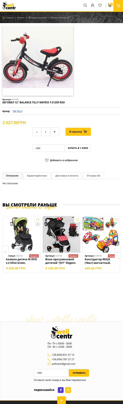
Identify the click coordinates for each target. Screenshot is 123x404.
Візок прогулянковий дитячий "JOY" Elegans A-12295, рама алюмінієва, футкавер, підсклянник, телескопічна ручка (60, 261)
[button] (118, 5)
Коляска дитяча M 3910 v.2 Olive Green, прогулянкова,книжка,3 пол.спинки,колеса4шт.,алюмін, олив (22, 261)
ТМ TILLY (17, 111)
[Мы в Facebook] (61, 390)
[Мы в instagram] (68, 390)
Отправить (79, 372)
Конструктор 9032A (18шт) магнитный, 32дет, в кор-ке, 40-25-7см (99, 261)
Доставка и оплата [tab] (66, 175)
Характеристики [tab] (37, 175)
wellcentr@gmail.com (63, 363)
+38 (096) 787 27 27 (63, 359)
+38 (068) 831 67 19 (63, 354)
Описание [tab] (12, 175)
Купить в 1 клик (77, 148)
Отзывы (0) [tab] (93, 175)
